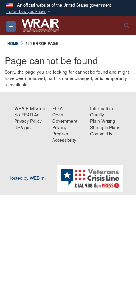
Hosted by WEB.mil (27, 178)
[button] (29, 11)
